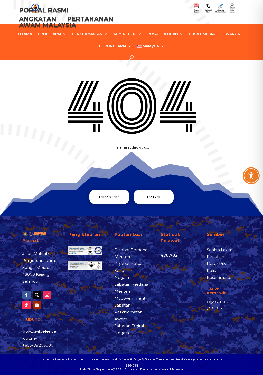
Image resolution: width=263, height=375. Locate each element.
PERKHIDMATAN (87, 34)
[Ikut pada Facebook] (26, 295)
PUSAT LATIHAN (162, 34)
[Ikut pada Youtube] (37, 305)
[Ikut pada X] (37, 295)
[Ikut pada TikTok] (26, 305)
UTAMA (25, 34)
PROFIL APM (49, 34)
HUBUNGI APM (112, 46)
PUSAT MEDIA (202, 34)
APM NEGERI (125, 34)
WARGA (233, 34)
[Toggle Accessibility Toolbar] (251, 176)
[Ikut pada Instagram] (47, 295)
